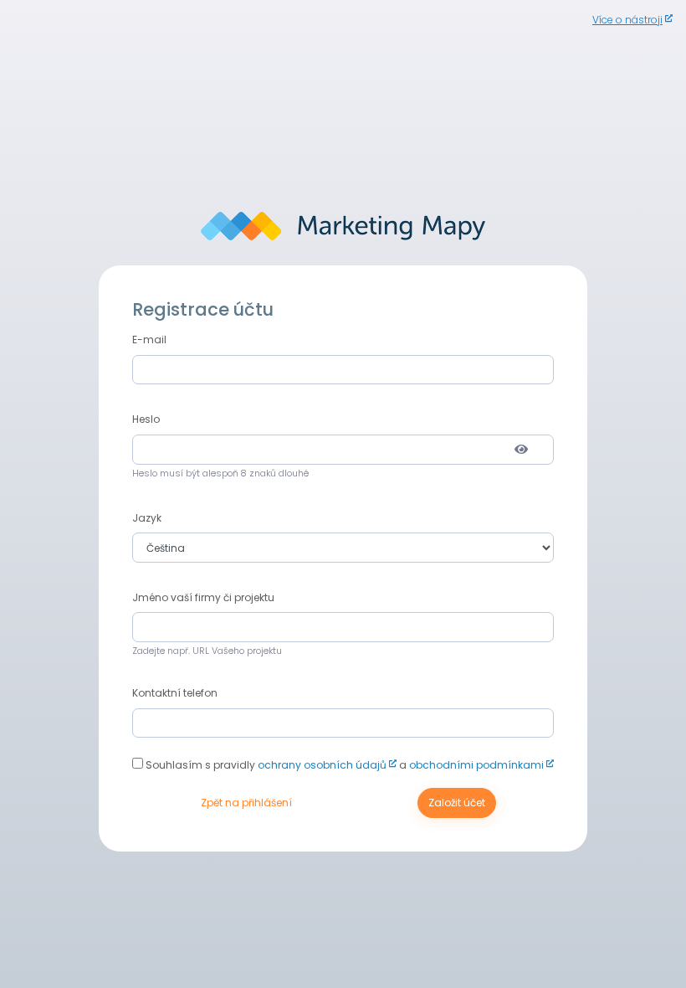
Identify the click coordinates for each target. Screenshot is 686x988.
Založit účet (456, 802)
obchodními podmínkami (476, 765)
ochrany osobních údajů (322, 765)
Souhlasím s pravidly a (343, 765)
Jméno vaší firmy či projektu (203, 597)
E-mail (149, 339)
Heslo (146, 419)
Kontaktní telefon (175, 693)
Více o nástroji (627, 20)
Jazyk (146, 518)
